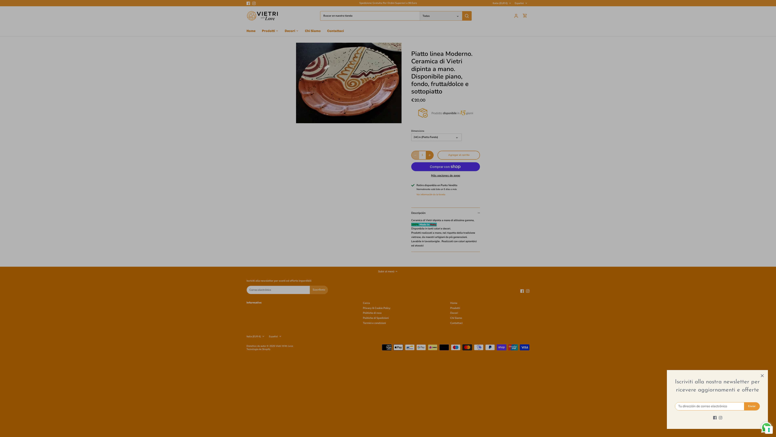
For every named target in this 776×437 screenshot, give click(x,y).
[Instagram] (720, 417)
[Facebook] (715, 417)
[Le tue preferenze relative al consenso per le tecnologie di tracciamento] (769, 430)
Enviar (752, 406)
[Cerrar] (762, 375)
